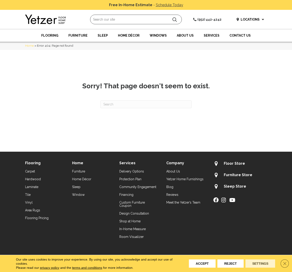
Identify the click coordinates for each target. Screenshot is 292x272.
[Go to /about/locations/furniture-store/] (240, 175)
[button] (174, 19)
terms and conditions (87, 267)
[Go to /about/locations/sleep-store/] (240, 187)
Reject (230, 263)
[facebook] (216, 200)
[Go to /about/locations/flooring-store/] (240, 164)
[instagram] (223, 200)
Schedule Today (169, 5)
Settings (260, 263)
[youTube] (232, 200)
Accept (202, 263)
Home (29, 45)
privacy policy (49, 267)
